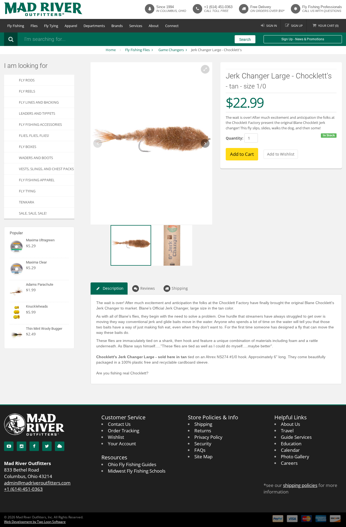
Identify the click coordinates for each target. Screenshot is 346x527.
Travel (287, 430)
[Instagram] (21, 446)
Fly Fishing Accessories (40, 124)
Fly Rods (27, 80)
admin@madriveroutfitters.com (37, 483)
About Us (290, 424)
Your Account (122, 443)
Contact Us (119, 424)
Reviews (147, 288)
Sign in (271, 26)
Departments (94, 25)
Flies (34, 25)
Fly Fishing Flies (137, 49)
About (154, 25)
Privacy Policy (208, 437)
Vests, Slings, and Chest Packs (46, 168)
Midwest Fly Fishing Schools (136, 471)
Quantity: (234, 138)
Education (291, 443)
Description (113, 288)
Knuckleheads (37, 306)
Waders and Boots (36, 157)
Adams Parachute (39, 284)
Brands (117, 25)
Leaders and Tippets (37, 113)
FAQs (199, 450)
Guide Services (296, 437)
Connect (172, 25)
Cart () (328, 26)
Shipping (180, 288)
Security (202, 443)
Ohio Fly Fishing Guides (132, 464)
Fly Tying (51, 25)
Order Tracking (123, 430)
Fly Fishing (15, 25)
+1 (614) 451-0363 (218, 7)
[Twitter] (47, 446)
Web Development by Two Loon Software (35, 521)
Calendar (290, 450)
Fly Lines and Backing (39, 102)
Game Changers (171, 49)
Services (135, 25)
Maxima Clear (36, 262)
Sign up (297, 26)
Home (111, 49)
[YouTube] (9, 446)
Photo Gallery (295, 456)
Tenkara (26, 202)
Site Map (203, 456)
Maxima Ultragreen (40, 240)
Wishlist (116, 437)
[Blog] (59, 446)
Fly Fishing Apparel (37, 179)
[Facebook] (34, 446)
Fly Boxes (27, 146)
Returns (202, 430)
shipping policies (300, 485)
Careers (289, 463)
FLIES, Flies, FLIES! (34, 135)
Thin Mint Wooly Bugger (44, 329)
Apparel (71, 25)
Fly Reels (27, 91)
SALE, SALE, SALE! (32, 213)
